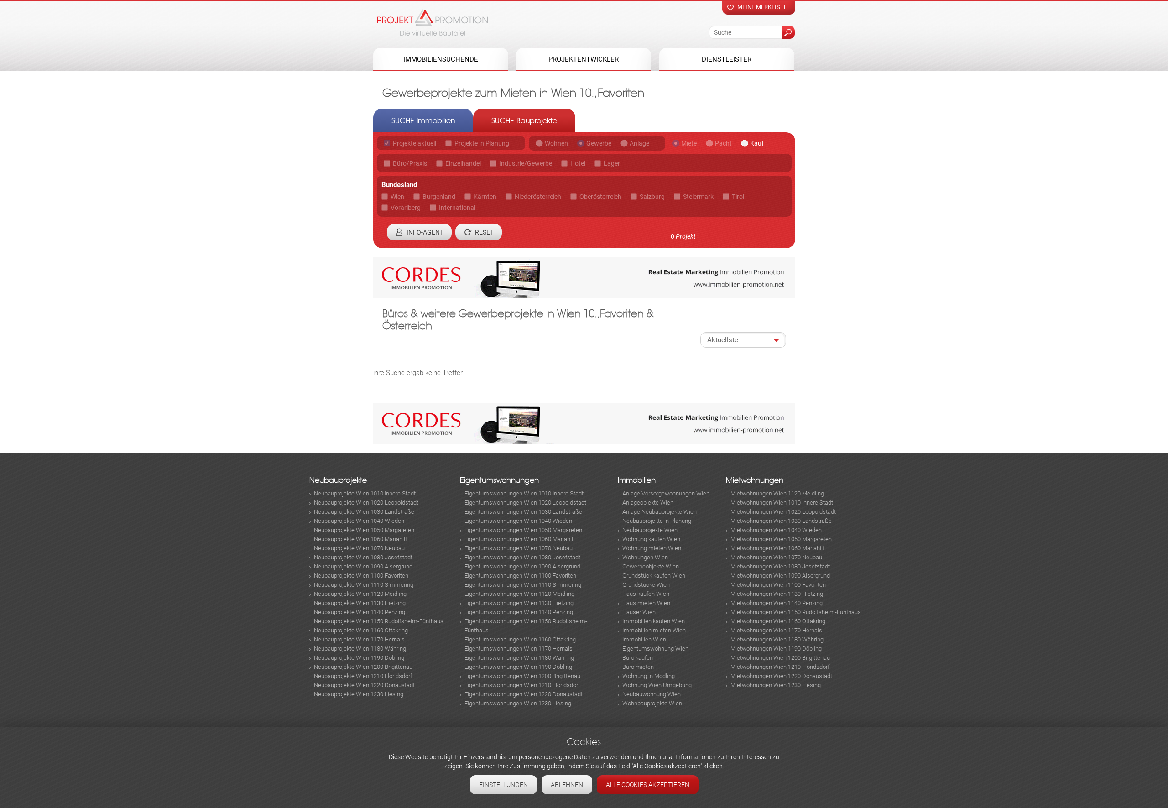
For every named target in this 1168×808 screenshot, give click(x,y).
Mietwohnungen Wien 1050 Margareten (781, 539)
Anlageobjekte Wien (647, 502)
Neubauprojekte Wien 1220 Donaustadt (364, 685)
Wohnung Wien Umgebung (657, 685)
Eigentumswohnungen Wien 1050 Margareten (523, 530)
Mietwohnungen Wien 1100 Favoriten (778, 584)
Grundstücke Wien (646, 584)
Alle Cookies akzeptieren (647, 784)
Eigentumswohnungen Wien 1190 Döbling (518, 666)
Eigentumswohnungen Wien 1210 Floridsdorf (522, 685)
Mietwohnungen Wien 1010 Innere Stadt (781, 502)
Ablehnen (567, 784)
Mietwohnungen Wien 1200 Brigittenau (780, 657)
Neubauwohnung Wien (651, 694)
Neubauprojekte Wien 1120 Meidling (360, 593)
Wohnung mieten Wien (651, 548)
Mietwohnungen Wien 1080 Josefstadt (780, 566)
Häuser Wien (639, 612)
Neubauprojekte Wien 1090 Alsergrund (363, 566)
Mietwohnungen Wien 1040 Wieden (776, 530)
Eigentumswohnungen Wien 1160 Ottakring (520, 639)
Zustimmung (528, 766)
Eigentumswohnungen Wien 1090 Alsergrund (522, 566)
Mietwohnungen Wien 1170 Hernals (776, 630)
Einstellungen (503, 784)
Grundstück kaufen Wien (653, 575)
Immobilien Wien (644, 639)
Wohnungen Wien (645, 557)
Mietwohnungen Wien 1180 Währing (777, 639)
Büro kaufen (637, 657)
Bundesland (399, 185)
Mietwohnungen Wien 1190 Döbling (776, 648)
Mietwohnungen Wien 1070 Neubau (776, 557)
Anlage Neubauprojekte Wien (659, 511)
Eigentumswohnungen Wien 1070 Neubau (518, 548)
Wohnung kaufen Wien (651, 539)
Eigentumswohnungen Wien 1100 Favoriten (520, 575)
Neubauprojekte (338, 480)
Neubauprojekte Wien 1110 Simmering (363, 584)
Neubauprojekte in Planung (656, 520)
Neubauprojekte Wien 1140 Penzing (359, 612)
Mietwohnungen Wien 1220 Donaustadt (781, 675)
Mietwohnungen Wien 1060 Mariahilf (777, 548)
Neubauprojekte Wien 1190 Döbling (359, 657)
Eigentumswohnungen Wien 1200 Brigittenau (522, 675)
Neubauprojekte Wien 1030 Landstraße (364, 511)
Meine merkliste (762, 7)
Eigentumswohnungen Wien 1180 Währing (519, 657)
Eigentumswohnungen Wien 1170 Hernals (518, 648)
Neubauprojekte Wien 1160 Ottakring (361, 630)
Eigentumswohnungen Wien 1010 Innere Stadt (524, 493)
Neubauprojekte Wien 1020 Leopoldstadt (366, 502)
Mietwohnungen (754, 480)
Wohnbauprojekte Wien (652, 703)
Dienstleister (726, 59)
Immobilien (637, 480)
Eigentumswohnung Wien (655, 648)
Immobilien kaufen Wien (653, 621)
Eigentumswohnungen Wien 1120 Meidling (519, 593)
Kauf (757, 143)
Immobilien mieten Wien (654, 630)
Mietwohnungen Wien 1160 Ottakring (777, 621)
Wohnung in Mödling (648, 675)
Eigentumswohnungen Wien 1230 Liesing (517, 703)
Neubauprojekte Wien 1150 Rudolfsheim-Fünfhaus (378, 621)
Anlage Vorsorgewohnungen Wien (665, 493)
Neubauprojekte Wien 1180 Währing (360, 648)
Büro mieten (638, 666)
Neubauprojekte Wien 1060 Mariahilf (360, 539)
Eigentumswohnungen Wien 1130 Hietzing (519, 602)
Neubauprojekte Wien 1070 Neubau (359, 548)
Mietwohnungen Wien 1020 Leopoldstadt (783, 511)
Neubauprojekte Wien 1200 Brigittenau (363, 666)
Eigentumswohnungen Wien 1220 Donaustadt (523, 694)
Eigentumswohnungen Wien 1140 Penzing (518, 612)
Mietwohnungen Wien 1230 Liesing (775, 685)
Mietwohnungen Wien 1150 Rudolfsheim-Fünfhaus (795, 612)
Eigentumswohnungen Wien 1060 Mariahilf (519, 539)
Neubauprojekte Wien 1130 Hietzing (360, 602)
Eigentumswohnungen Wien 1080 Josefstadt (522, 557)
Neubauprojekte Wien (650, 530)
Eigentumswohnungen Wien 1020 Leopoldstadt (525, 502)
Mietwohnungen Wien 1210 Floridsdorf (779, 666)
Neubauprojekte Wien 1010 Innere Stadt (365, 493)
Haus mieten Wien (646, 602)
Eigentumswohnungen (499, 480)
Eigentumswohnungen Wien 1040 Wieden (518, 520)
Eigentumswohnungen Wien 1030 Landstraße (523, 511)
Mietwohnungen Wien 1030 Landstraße (781, 520)
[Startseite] (432, 22)
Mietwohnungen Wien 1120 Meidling (777, 493)
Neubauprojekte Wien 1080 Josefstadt (363, 557)
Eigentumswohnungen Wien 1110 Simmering (522, 584)
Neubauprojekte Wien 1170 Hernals (359, 639)
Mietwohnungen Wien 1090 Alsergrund (780, 575)
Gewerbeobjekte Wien (650, 566)
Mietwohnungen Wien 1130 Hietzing (776, 593)
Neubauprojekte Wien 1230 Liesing (358, 694)
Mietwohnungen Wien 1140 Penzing (776, 602)
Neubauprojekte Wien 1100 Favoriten (361, 575)
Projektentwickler (583, 59)
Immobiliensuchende (440, 59)
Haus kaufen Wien (645, 593)
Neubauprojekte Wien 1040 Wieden (359, 520)
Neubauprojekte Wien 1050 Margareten (364, 530)
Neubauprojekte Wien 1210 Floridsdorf (363, 675)
